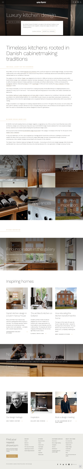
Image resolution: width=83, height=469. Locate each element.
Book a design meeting (56, 442)
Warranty (53, 446)
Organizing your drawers (29, 448)
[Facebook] (58, 464)
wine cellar (35, 95)
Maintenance (54, 448)
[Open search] (80, 2)
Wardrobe (26, 444)
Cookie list (15, 463)
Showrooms (12, 456)
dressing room (26, 95)
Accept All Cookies (48, 31)
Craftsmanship (68, 444)
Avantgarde (9, 83)
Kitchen (26, 440)
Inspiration (40, 452)
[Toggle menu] (3, 2)
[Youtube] (64, 464)
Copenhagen (35, 83)
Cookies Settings (36, 31)
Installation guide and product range (56, 451)
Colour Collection (59, 83)
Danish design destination (29, 450)
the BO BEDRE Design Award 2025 (31, 130)
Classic (23, 78)
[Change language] (78, 2)
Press (67, 452)
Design (27, 438)
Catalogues (54, 444)
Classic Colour (41, 444)
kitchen (11, 95)
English (75, 464)
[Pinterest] (61, 464)
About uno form (70, 438)
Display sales (40, 454)
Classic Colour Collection (12, 132)
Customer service (57, 438)
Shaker (26, 83)
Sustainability (68, 448)
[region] (42, 28)
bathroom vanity (18, 95)
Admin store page (29, 463)
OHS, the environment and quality (71, 455)
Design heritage (69, 446)
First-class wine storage (29, 446)
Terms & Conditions (9, 463)
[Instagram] (67, 464)
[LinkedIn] (69, 464)
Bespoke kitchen (41, 440)
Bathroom (26, 442)
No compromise (69, 440)
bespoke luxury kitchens (30, 71)
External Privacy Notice (21, 463)
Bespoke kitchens (69, 442)
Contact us (68, 450)
